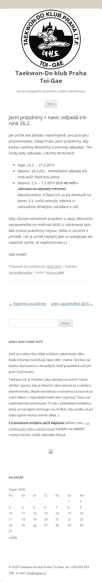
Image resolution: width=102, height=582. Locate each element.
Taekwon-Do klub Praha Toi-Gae (51, 77)
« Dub (13, 537)
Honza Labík (55, 272)
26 (34, 525)
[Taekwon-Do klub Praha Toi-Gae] (51, 39)
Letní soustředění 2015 (72, 303)
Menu (51, 104)
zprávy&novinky (21, 272)
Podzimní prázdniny (27, 303)
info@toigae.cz (36, 573)
